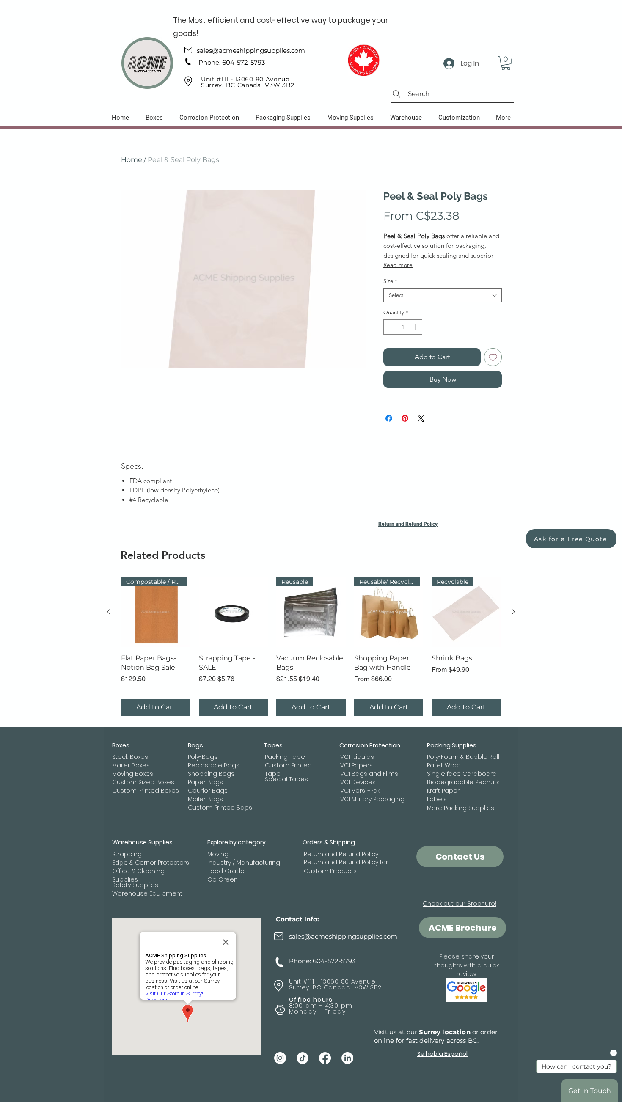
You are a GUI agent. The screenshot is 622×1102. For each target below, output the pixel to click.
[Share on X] (421, 418)
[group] (311, 646)
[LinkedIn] (347, 1058)
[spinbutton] (403, 327)
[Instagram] (280, 1058)
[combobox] (442, 295)
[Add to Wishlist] (493, 357)
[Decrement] (390, 327)
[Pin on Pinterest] (405, 418)
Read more (398, 265)
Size (390, 281)
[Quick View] (233, 612)
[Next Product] (513, 612)
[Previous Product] (109, 612)
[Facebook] (325, 1058)
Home (131, 160)
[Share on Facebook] (389, 418)
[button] (506, 63)
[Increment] (416, 327)
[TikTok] (302, 1058)
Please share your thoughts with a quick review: (467, 965)
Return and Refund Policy (408, 524)
